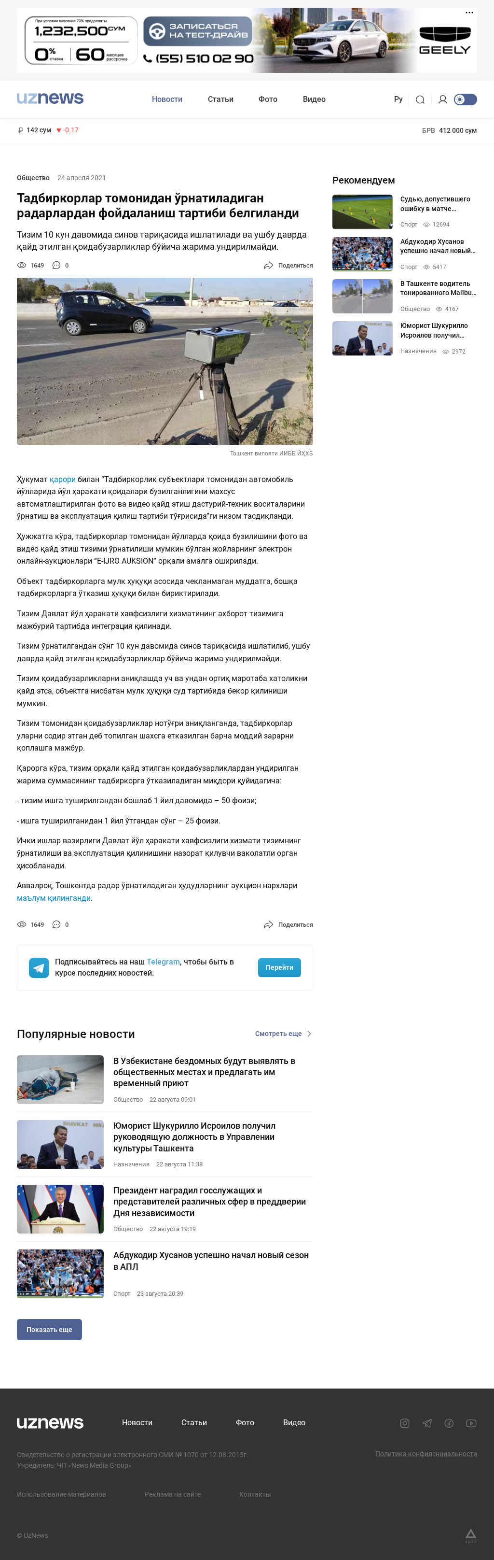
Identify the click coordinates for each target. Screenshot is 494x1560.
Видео (314, 99)
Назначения (131, 1164)
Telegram (163, 961)
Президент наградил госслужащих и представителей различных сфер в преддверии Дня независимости (209, 1201)
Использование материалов (61, 1494)
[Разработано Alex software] (471, 1536)
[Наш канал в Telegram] (427, 1423)
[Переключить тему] (465, 99)
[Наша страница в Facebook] (449, 1423)
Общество (33, 178)
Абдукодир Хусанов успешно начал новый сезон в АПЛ (211, 1260)
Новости (167, 99)
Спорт (121, 1293)
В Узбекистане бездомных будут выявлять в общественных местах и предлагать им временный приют (204, 1072)
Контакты (255, 1494)
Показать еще (49, 1329)
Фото (268, 99)
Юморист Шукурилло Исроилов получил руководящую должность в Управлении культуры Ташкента (194, 1136)
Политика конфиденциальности (426, 1454)
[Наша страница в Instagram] (405, 1423)
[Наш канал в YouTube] (471, 1423)
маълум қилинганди (54, 898)
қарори (63, 479)
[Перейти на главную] (50, 98)
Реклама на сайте (173, 1494)
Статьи (220, 99)
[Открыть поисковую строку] (423, 99)
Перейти (279, 967)
